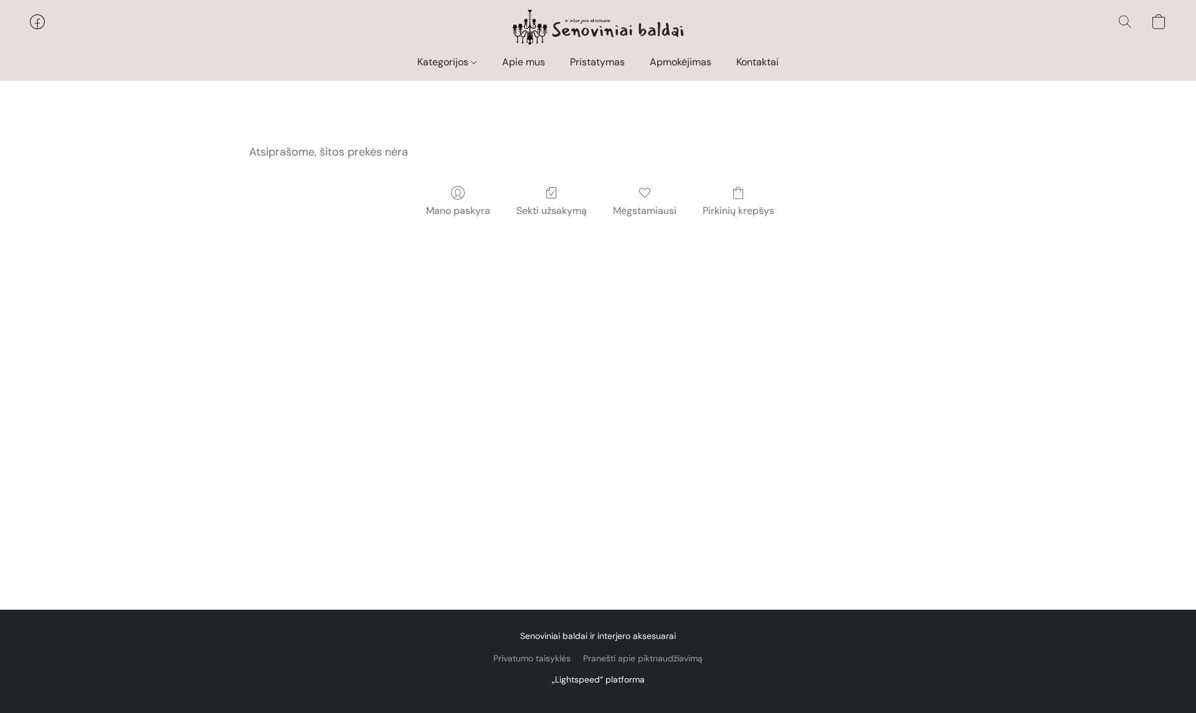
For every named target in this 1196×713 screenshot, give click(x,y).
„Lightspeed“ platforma (598, 679)
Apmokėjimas (680, 61)
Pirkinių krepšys (738, 210)
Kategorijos (444, 61)
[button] (598, 28)
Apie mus (523, 61)
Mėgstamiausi (644, 210)
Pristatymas (597, 61)
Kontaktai (757, 61)
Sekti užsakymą (551, 210)
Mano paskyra (458, 210)
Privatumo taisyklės (532, 658)
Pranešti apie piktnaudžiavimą (643, 658)
